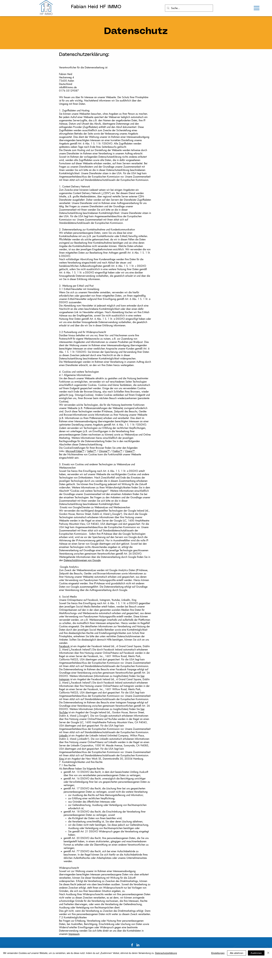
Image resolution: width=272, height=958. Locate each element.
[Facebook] (132, 945)
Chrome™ (104, 451)
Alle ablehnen (236, 953)
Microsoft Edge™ (75, 451)
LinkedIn (63, 735)
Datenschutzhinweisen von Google (82, 560)
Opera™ (130, 451)
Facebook (64, 646)
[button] (256, 8)
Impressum (73, 934)
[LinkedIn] (138, 945)
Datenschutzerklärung (166, 953)
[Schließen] (268, 952)
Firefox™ (117, 451)
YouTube (63, 712)
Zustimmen (256, 953)
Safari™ (91, 451)
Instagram (64, 679)
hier (142, 676)
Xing (62, 758)
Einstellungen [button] (218, 953)
